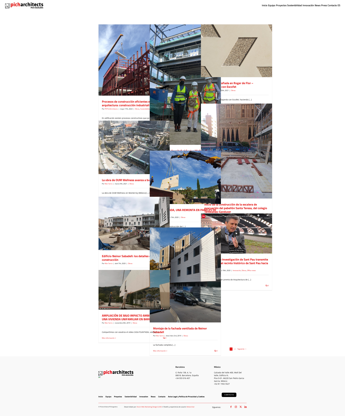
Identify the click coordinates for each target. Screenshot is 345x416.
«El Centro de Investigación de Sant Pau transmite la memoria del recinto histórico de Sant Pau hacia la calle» (236, 263)
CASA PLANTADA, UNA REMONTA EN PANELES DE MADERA (184, 212)
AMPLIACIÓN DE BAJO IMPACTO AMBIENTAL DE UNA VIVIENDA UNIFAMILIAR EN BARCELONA (132, 317)
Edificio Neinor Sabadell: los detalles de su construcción (129, 258)
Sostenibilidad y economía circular (137, 65)
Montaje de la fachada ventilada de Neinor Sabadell (180, 330)
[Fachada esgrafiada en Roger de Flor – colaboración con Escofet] (236, 50)
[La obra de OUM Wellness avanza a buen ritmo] (134, 147)
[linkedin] (245, 407)
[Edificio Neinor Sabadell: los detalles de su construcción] (134, 223)
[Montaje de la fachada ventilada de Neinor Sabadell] (185, 274)
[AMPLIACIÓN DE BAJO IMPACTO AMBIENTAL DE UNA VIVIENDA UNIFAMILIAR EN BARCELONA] (134, 290)
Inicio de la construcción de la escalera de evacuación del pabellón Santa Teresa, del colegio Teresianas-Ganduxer (235, 208)
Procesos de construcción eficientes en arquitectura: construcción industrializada (128, 103)
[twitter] (241, 407)
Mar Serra (109, 184)
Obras (121, 65)
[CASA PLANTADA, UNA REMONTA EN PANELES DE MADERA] (185, 177)
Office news (243, 240)
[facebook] (231, 407)
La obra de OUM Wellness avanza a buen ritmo (131, 180)
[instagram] (236, 407)
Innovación (229, 240)
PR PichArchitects (111, 109)
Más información (159, 351)
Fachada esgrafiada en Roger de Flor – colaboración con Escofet (228, 85)
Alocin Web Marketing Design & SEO (149, 407)
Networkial (190, 407)
